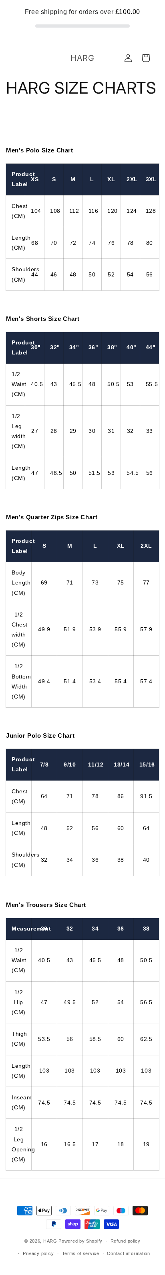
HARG (50, 1241)
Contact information (128, 1253)
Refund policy (126, 1241)
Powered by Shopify (80, 1241)
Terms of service (80, 1253)
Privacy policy (38, 1253)
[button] (146, 58)
